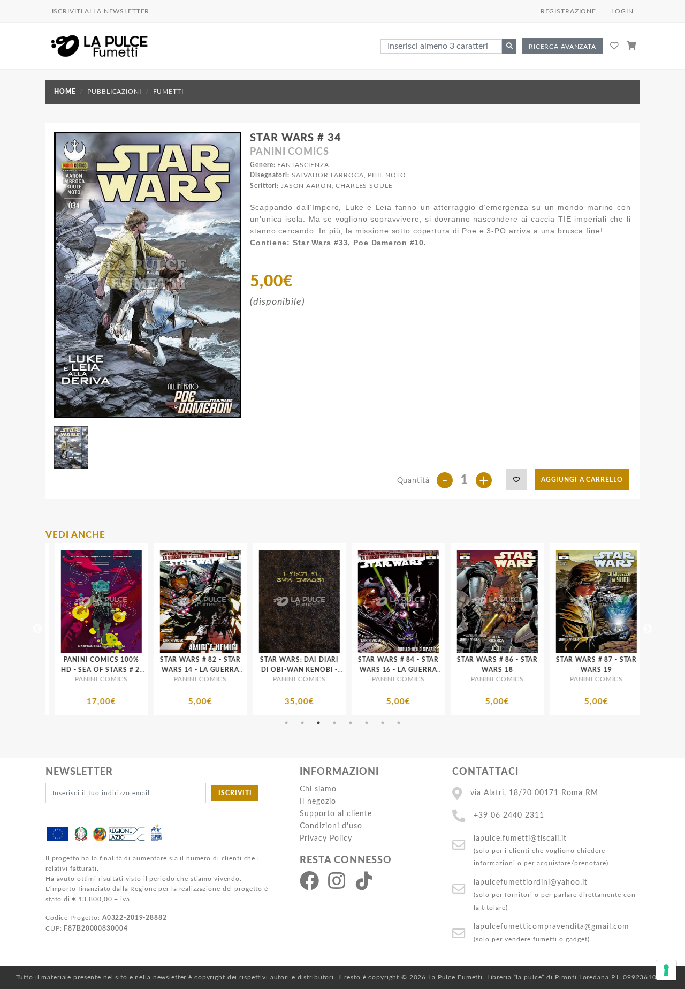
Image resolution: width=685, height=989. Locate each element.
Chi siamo (318, 789)
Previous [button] (37, 629)
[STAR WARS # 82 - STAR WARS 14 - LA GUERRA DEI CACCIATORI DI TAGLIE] (113, 601)
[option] (113, 629)
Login (622, 11)
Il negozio (318, 801)
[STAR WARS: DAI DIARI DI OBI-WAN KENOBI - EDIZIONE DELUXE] (212, 601)
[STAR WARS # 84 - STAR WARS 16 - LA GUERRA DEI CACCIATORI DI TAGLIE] (311, 601)
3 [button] (318, 723)
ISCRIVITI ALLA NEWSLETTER (101, 11)
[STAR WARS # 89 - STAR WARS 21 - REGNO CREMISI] (608, 601)
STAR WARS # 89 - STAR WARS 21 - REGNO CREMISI (607, 669)
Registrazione (568, 11)
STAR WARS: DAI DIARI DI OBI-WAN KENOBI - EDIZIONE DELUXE (211, 669)
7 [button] (382, 723)
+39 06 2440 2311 (509, 815)
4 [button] (334, 723)
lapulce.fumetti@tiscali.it (520, 838)
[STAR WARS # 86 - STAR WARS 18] (410, 601)
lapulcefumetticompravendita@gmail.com (551, 927)
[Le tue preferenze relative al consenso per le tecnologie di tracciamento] (666, 970)
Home (64, 91)
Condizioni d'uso (331, 826)
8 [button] (398, 723)
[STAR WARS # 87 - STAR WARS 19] (509, 601)
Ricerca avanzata (562, 46)
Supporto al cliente (336, 814)
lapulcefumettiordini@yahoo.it (531, 882)
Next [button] (647, 629)
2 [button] (302, 723)
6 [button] (366, 723)
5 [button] (350, 723)
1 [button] (286, 723)
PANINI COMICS (289, 152)
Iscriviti (235, 793)
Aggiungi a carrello (582, 480)
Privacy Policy (326, 838)
